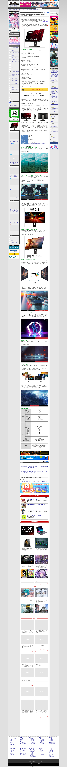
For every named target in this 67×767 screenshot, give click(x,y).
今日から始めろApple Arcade (15, 71)
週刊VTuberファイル (14, 55)
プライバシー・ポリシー (34, 763)
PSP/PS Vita (50, 737)
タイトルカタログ (23, 743)
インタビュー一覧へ (44, 717)
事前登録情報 (32, 751)
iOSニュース (32, 749)
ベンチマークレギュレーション (34, 9)
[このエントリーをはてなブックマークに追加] (48, 12)
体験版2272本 (17, 6)
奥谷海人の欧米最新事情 (15, 47)
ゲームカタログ (51, 756)
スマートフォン (31, 748)
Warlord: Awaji (53, 121)
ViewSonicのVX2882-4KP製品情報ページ (35, 89)
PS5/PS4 (40, 737)
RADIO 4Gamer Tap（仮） (15, 65)
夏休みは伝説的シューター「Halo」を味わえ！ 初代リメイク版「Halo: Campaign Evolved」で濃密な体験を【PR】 (27, 615)
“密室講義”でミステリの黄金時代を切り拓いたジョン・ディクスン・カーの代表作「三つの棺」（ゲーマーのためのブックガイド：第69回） (27, 646)
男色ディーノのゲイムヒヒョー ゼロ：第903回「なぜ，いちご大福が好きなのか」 (41, 645)
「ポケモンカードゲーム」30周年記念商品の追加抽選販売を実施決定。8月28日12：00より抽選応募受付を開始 (54, 71)
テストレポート (15, 9)
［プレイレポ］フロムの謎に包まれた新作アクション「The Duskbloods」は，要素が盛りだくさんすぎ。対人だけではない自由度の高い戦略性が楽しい (54, 96)
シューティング (51, 753)
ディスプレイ (39, 481)
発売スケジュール (23, 742)
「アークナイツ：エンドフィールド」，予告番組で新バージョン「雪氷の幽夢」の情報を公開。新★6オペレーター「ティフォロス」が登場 (41, 580)
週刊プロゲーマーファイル (15, 52)
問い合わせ (23, 0)
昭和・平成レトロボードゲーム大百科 (15, 75)
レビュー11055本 (12, 6)
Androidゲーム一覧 (33, 756)
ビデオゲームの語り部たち (15, 78)
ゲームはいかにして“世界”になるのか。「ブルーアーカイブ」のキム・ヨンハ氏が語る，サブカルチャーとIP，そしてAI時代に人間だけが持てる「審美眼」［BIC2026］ (41, 711)
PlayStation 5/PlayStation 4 (14, 105)
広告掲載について (13, 240)
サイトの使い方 (19, 0)
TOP (10, 737)
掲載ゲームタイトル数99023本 (14, 5)
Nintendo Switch (12, 748)
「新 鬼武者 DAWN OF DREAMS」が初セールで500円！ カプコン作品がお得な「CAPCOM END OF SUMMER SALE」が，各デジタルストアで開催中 (54, 75)
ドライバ (28, 9)
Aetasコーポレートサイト (14, 242)
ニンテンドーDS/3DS (23, 748)
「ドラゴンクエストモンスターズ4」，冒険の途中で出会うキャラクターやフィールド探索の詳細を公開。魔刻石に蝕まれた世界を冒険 (54, 80)
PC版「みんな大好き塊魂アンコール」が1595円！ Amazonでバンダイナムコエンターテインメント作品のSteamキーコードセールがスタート (27, 580)
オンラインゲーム (13, 738)
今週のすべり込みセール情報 (15, 62)
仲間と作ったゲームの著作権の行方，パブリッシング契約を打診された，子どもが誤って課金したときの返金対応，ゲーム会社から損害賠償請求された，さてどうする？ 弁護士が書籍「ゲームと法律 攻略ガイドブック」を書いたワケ (14, 233)
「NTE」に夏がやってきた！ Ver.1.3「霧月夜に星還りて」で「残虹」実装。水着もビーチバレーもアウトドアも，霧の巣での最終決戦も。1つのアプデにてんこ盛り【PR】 (27, 599)
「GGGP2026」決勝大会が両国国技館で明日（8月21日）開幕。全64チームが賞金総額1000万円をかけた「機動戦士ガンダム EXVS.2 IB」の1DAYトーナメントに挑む (41, 566)
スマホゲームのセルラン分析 (15, 60)
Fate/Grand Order (53, 116)
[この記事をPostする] (42, 12)
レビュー (10, 9)
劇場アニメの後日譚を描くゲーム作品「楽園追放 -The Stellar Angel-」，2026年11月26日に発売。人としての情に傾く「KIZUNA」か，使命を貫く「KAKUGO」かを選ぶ (54, 84)
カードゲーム (51, 752)
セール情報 (31, 752)
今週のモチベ (13, 50)
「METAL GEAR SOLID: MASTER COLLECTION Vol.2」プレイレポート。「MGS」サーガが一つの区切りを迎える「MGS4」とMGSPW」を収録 (54, 109)
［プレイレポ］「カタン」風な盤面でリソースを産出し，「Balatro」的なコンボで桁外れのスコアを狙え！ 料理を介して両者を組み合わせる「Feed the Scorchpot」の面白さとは (27, 665)
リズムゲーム (51, 754)
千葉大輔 (45, 481)
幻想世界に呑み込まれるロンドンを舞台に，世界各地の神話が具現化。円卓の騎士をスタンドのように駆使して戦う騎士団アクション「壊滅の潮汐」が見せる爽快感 (27, 679)
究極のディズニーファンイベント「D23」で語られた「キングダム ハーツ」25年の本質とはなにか (14, 210)
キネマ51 (13, 87)
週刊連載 (11, 742)
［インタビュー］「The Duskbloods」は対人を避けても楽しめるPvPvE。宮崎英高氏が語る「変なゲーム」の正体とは (14, 222)
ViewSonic (33, 481)
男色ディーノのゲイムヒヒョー (15, 57)
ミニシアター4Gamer (14, 80)
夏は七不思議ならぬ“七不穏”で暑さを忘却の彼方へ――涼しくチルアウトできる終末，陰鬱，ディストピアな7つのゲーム (14, 152)
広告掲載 (39, 763)
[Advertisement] (34, 728)
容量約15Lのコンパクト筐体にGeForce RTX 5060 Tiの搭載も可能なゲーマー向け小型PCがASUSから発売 (27, 549)
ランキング (56, 0)
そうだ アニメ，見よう (15, 67)
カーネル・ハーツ (53, 137)
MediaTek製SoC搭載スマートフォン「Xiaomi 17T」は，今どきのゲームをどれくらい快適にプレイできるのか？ (41, 665)
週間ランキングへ (56, 111)
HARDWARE (28, 481)
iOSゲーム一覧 (32, 755)
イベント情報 (51, 750)
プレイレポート (32, 739)
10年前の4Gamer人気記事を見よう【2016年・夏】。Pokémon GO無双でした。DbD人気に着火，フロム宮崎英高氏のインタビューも (14, 141)
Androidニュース (32, 750)
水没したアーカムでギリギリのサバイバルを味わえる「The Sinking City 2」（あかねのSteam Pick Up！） (41, 631)
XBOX (30, 737)
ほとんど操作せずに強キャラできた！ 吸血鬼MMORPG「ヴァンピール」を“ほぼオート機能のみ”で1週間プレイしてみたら (14, 176)
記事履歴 (52, 0)
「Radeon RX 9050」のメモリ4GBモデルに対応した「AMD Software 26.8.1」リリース (27, 536)
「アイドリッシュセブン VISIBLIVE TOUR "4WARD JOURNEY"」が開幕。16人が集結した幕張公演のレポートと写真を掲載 (27, 566)
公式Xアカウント (13, 0)
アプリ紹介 (31, 753)
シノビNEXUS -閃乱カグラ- (54, 132)
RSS (9, 0)
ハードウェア (39, 8)
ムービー (24, 9)
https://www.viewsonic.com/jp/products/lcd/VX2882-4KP (36, 143)
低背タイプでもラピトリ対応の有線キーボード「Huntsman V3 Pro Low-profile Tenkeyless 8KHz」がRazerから (41, 549)
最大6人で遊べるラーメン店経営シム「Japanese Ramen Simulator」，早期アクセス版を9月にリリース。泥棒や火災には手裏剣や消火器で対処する (54, 88)
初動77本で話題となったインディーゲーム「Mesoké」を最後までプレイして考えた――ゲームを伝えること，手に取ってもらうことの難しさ (14, 198)
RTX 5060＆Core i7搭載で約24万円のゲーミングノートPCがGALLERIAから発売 (41, 536)
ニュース (23, 481)
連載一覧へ (44, 649)
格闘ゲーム (51, 751)
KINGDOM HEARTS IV (54, 126)
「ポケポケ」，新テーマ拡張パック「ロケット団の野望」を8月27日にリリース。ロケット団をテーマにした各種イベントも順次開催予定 (54, 101)
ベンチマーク (42, 754)
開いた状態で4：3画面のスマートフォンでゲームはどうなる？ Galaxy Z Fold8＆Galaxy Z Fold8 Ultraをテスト (41, 679)
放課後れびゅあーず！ (14, 89)
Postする (44, 12)
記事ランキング (12, 744)
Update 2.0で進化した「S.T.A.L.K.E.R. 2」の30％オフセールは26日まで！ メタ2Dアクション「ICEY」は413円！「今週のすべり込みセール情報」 (27, 632)
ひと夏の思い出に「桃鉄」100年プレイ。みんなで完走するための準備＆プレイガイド (14, 163)
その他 (50, 755)
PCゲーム (12, 102)
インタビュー (20, 9)
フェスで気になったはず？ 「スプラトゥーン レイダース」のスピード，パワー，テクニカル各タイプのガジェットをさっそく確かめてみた (14, 187)
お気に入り (48, 0)
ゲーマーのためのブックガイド (15, 69)
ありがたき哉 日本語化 (15, 83)
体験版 (11, 740)
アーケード (50, 748)
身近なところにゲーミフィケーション (15, 85)
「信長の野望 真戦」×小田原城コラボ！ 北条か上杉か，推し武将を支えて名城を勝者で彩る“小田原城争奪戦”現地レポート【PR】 (41, 615)
